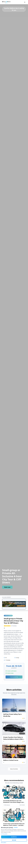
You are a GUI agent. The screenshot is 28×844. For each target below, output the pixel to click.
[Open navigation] (25, 2)
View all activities (14, 769)
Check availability (14, 677)
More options (3, 842)
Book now (7, 587)
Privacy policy (4, 834)
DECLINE (14, 840)
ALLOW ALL (14, 836)
